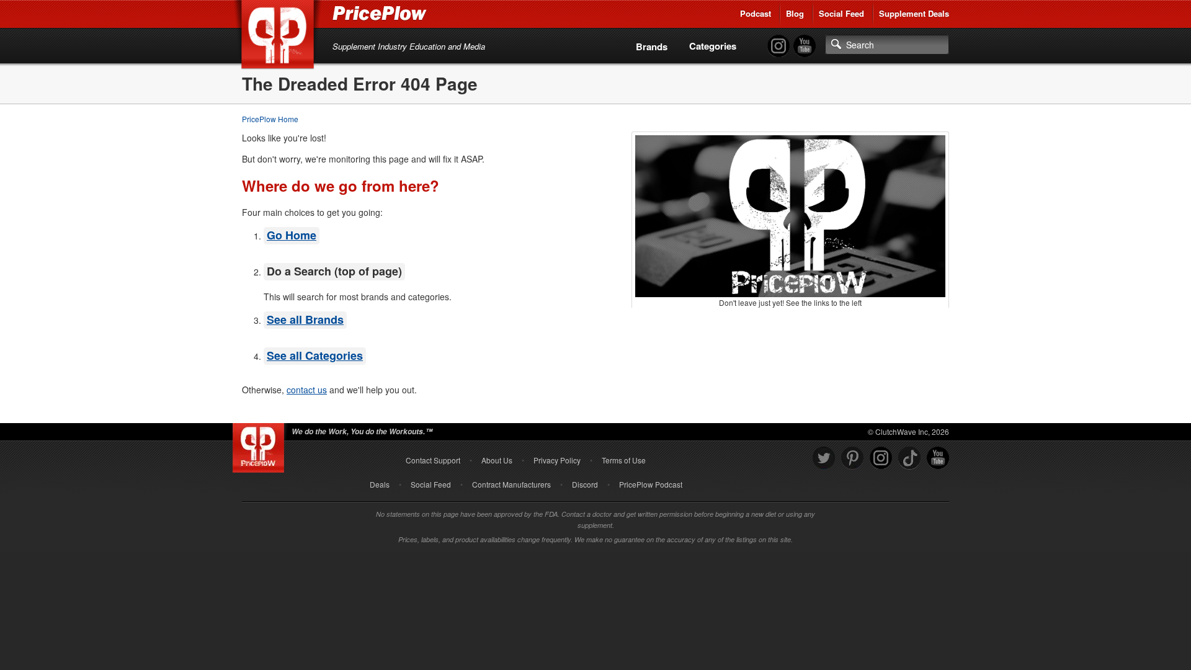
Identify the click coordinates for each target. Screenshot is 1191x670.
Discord (585, 484)
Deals (380, 484)
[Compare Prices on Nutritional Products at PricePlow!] (261, 445)
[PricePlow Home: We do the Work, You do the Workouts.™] (279, 36)
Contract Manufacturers (511, 484)
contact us (307, 389)
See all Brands (305, 319)
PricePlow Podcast (650, 484)
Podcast (755, 13)
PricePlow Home (270, 119)
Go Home (291, 235)
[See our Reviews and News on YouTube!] (938, 458)
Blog (795, 13)
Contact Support (433, 460)
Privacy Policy (557, 460)
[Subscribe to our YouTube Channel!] (804, 46)
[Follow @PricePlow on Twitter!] (824, 458)
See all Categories (315, 355)
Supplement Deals (914, 13)
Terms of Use (624, 460)
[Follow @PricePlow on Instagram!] (778, 46)
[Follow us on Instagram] (881, 458)
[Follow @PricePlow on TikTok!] (909, 458)
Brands (651, 46)
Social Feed (841, 13)
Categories (712, 46)
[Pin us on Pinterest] (852, 458)
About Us (496, 460)
